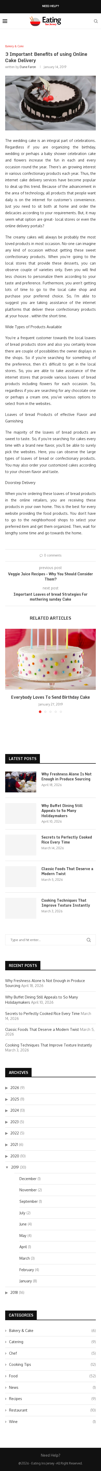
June (23, 1224)
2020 (14, 1156)
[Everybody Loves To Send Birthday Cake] (50, 659)
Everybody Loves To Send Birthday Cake (50, 697)
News (52, 1387)
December (28, 1178)
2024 (14, 1110)
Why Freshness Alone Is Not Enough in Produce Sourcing (66, 777)
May (22, 1235)
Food (52, 1376)
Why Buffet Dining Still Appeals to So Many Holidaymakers (62, 810)
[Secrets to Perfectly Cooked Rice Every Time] (20, 845)
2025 (14, 1099)
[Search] (95, 21)
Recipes (52, 1398)
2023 (14, 1122)
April (23, 1247)
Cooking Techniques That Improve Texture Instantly (65, 903)
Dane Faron (28, 67)
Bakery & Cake (52, 1330)
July (22, 1213)
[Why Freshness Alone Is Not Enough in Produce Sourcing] (20, 782)
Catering (52, 1342)
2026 (14, 1087)
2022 (14, 1133)
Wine (52, 1421)
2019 (15, 1167)
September (28, 1201)
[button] (9, 670)
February (26, 1269)
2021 (14, 1144)
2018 (14, 1292)
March (24, 1258)
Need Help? (50, 6)
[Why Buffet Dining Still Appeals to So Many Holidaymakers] (20, 813)
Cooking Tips (52, 1364)
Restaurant (52, 1410)
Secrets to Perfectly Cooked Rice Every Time (66, 840)
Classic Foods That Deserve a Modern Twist (67, 871)
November (28, 1190)
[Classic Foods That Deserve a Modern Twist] (20, 876)
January (25, 1281)
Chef (52, 1353)
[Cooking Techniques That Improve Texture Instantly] (20, 908)
